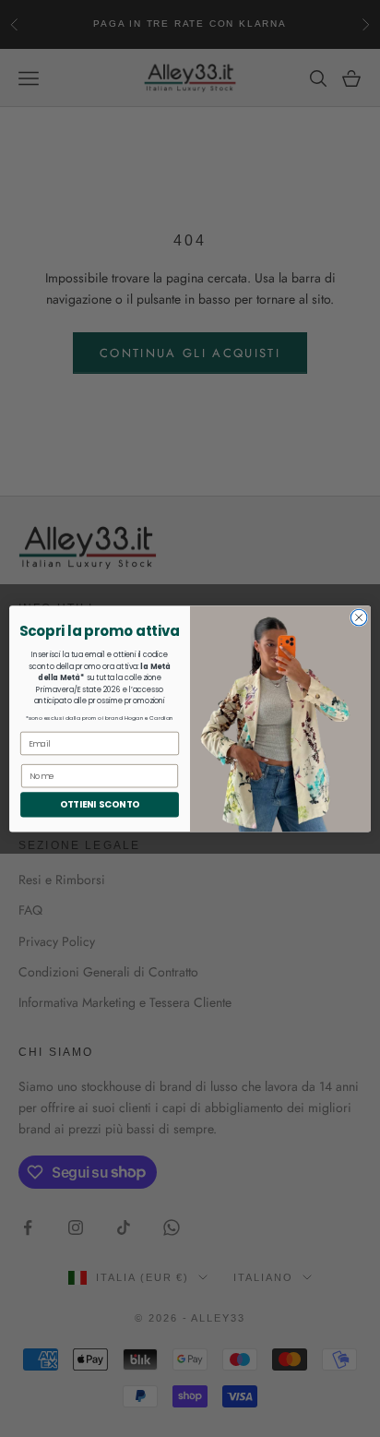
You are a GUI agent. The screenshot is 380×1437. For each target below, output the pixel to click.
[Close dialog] (358, 617)
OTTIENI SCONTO (99, 803)
